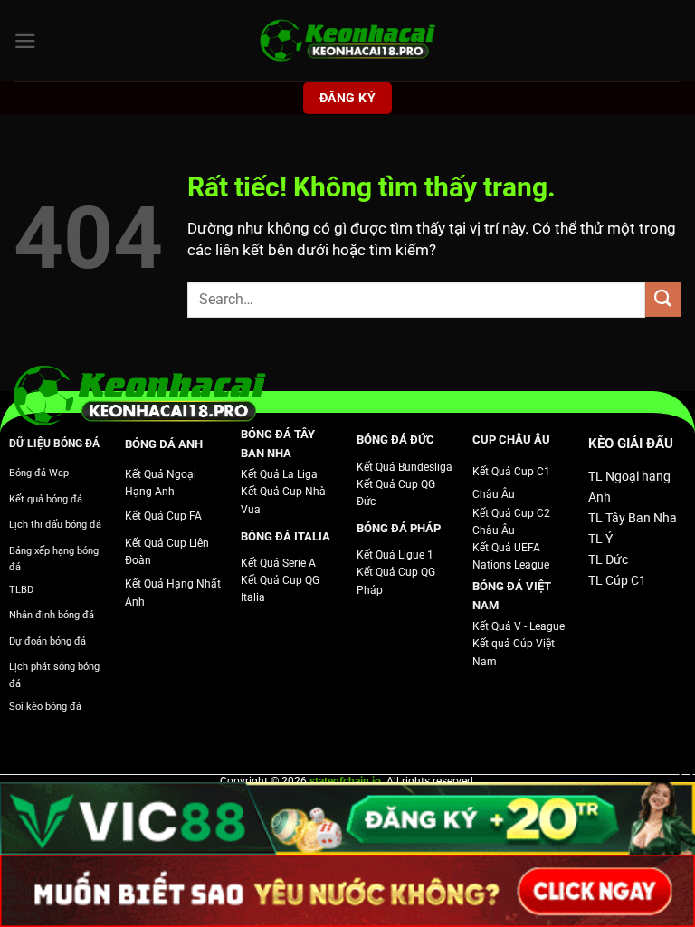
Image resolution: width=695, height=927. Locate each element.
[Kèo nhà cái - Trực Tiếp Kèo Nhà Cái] (347, 41)
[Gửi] (663, 299)
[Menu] (25, 41)
